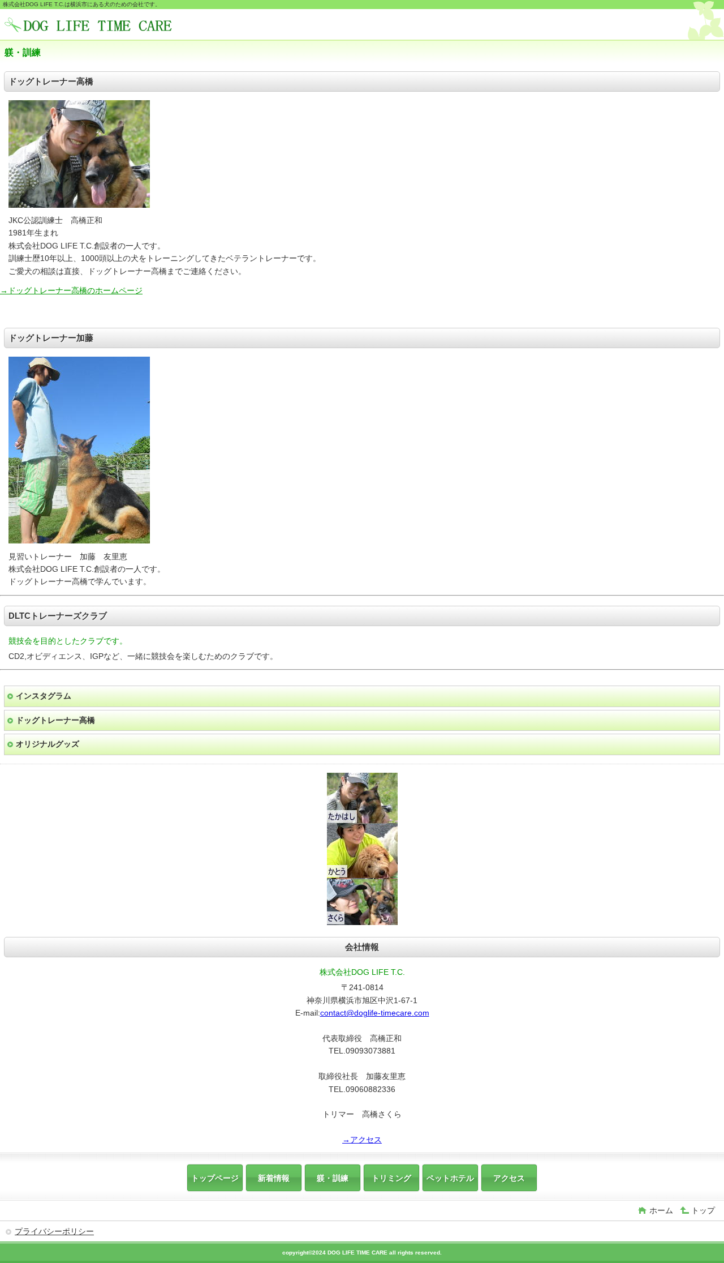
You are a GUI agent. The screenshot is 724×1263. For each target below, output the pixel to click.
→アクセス (362, 1139)
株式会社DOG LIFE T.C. (89, 26)
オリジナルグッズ (47, 743)
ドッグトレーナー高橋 (55, 720)
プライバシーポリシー (54, 1231)
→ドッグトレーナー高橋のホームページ (71, 290)
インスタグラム (43, 695)
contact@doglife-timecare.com (374, 1012)
